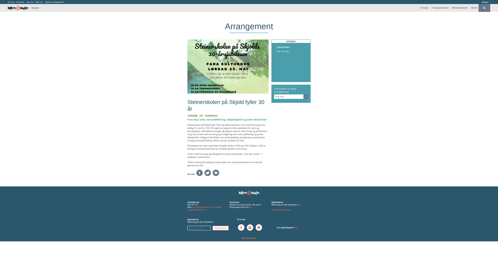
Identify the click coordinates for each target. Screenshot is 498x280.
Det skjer (425, 8)
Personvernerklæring (281, 210)
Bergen (485, 2)
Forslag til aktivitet (440, 8)
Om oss (11, 2)
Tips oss (29, 2)
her (250, 207)
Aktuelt (474, 8)
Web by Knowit (249, 238)
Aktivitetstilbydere (460, 8)
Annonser (20, 2)
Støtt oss (39, 2)
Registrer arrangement (54, 2)
